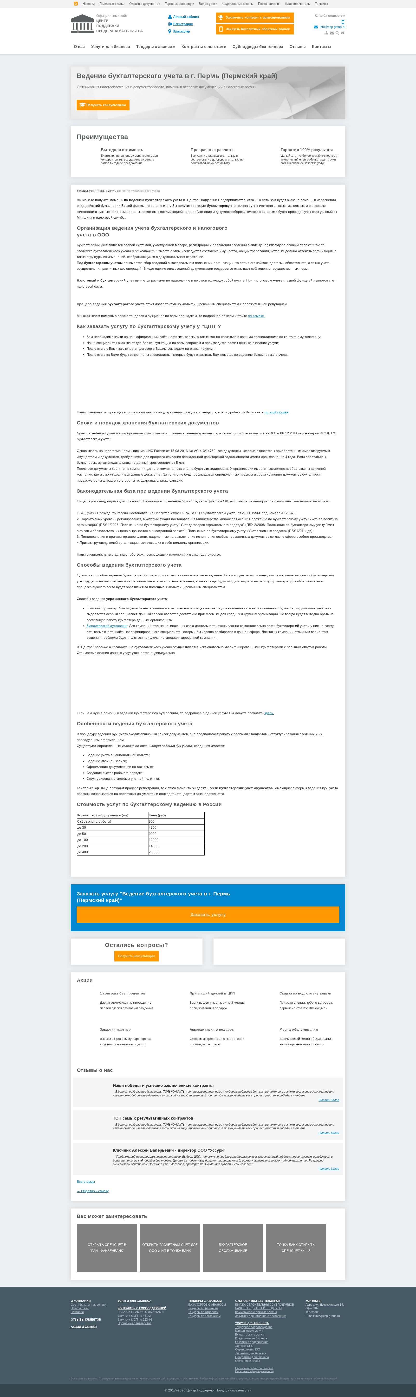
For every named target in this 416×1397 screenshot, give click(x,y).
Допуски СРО (244, 1346)
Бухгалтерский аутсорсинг (106, 626)
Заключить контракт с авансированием (258, 17)
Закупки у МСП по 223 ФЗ (135, 1319)
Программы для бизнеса (252, 1357)
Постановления (269, 4)
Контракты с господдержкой (142, 1308)
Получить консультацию (106, 105)
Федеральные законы (237, 4)
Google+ (317, 1325)
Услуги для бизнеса (110, 47)
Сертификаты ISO (247, 1349)
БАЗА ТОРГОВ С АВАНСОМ (207, 1304)
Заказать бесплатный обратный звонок (258, 29)
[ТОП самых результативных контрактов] (91, 1125)
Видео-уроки (208, 4)
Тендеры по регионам (203, 1308)
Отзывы (298, 47)
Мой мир (309, 1325)
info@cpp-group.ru (332, 27)
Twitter (317, 1333)
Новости (89, 4)
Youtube (326, 1325)
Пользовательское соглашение (254, 1368)
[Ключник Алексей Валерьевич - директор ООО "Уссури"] (91, 1159)
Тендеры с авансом (155, 47)
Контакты (321, 47)
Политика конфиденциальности (254, 1371)
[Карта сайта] (327, 33)
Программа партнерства (134, 1323)
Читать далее (328, 1100)
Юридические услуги (249, 1330)
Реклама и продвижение (251, 1342)
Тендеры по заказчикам (204, 1316)
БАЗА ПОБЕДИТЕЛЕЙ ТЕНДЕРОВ (258, 1308)
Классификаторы (297, 4)
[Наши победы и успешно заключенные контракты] (91, 1092)
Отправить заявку (208, 436)
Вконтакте (334, 1325)
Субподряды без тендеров (257, 1301)
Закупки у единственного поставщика (260, 1316)
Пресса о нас (80, 1308)
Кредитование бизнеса (251, 1338)
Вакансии (77, 1312)
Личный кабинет (186, 17)
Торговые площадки (179, 4)
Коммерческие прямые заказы (256, 1312)
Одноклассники (309, 1333)
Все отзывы (86, 1181)
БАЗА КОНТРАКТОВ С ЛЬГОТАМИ (141, 1312)
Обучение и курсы (247, 1361)
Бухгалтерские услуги (250, 1334)
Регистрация (183, 24)
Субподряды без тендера (258, 47)
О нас (79, 47)
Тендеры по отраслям (203, 1312)
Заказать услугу (208, 914)
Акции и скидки (84, 1327)
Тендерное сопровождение (254, 1327)
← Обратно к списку (93, 1191)
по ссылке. (256, 316)
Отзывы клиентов (86, 1319)
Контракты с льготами (204, 47)
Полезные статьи (111, 4)
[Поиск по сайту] (338, 33)
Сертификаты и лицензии (88, 1304)
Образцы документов (144, 4)
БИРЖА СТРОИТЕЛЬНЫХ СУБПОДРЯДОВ (264, 1304)
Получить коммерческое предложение (279, 956)
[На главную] (343, 33)
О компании (81, 1301)
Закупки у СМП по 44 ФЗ (134, 1315)
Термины (321, 4)
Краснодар (181, 31)
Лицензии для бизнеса (250, 1353)
